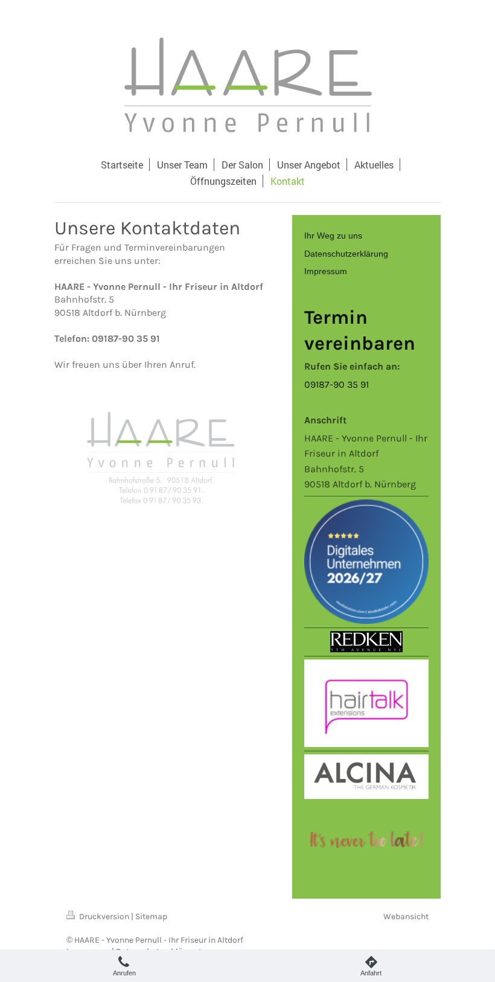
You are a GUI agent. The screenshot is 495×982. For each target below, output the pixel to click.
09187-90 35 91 (336, 384)
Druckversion (104, 916)
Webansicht (406, 916)
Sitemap (151, 916)
